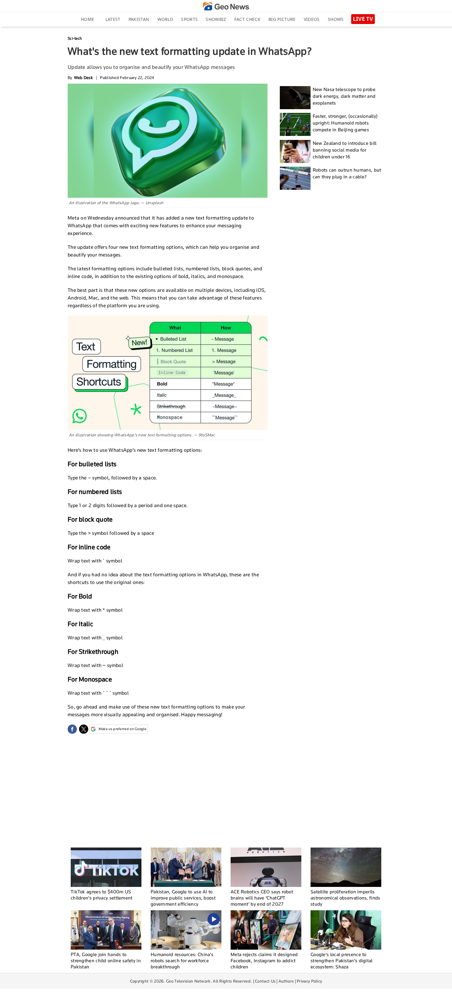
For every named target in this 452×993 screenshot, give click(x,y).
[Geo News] (226, 6)
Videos (312, 19)
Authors (286, 981)
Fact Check (247, 19)
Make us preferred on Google (122, 729)
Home (87, 19)
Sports (189, 19)
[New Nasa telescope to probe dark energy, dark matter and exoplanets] (295, 97)
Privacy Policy (309, 981)
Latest (113, 19)
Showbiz (216, 19)
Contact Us (265, 981)
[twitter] (83, 729)
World (165, 19)
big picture (281, 19)
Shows (336, 19)
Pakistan (139, 19)
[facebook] (72, 729)
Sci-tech (75, 38)
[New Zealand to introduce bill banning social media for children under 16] (295, 151)
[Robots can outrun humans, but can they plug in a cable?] (295, 178)
